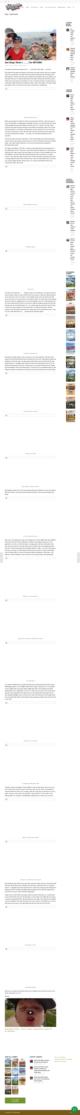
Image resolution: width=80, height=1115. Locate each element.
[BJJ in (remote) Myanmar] (1, 557)
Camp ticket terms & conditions (63, 1059)
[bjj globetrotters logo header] (14, 7)
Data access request (60, 1061)
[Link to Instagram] (5, 1)
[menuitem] (17, 7)
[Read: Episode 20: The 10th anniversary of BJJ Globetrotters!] (68, 222)
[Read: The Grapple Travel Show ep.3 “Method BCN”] (68, 30)
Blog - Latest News (11, 14)
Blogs (16, 65)
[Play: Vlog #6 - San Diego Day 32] (30, 1012)
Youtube (23, 1029)
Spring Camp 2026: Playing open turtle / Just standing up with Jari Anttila (72, 157)
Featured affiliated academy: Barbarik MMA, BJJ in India (72, 54)
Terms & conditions (60, 1057)
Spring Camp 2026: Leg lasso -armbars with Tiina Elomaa (72, 102)
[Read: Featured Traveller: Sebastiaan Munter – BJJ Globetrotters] (68, 69)
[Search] (73, 7)
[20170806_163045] (30, 41)
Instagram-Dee (47, 1029)
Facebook (29, 1029)
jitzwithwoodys (23, 65)
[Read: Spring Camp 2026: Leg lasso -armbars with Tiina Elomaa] (68, 96)
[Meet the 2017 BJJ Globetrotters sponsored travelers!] (78, 557)
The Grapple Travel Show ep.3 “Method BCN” (72, 34)
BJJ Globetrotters (10, 1031)
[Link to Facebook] (8, 1)
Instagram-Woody (38, 1029)
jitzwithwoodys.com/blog (12, 1029)
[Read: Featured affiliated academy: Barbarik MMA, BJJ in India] (68, 49)
